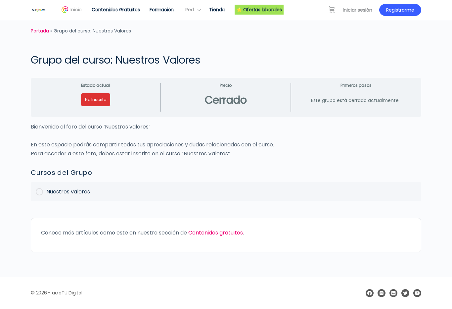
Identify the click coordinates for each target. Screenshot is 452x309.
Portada (40, 30)
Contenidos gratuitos (215, 232)
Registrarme (400, 10)
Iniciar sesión (357, 10)
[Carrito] (332, 10)
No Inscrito (95, 99)
